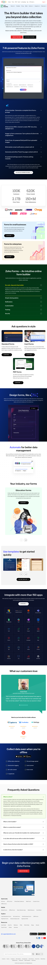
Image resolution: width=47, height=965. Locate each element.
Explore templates (22, 579)
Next (25, 540)
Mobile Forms (4, 910)
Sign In (43, 2)
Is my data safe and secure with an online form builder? (19, 838)
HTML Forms (4, 903)
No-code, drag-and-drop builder (14, 285)
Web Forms (28, 901)
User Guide (3, 925)
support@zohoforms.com (9, 934)
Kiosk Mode (38, 910)
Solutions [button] (30, 6)
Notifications (8, 302)
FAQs (21, 925)
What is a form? (7, 797)
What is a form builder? (9, 821)
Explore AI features (29, 37)
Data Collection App (21, 910)
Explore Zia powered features (23, 172)
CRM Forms (35, 916)
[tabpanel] (23, 690)
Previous (21, 540)
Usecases (16, 927)
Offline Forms (12, 910)
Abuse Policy (34, 960)
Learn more (23, 603)
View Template (10, 566)
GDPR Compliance (27, 960)
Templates (18, 6)
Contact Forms (36, 901)
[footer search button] (33, 954)
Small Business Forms (26, 916)
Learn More (8, 235)
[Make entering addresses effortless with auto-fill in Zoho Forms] (23, 888)
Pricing (22, 6)
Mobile (26, 6)
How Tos (10, 925)
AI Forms (3, 901)
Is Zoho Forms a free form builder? (13, 849)
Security (7, 313)
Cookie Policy (21, 960)
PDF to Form (9, 901)
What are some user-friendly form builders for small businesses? (21, 833)
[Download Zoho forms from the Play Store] (42, 934)
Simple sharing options (11, 298)
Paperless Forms (4, 918)
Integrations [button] (37, 6)
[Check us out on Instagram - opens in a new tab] (42, 938)
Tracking (7, 309)
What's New (26, 925)
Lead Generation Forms (6, 916)
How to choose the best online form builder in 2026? (18, 844)
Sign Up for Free (17, 37)
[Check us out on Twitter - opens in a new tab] (37, 938)
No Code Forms (16, 916)
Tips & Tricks (4, 927)
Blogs (32, 925)
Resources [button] (43, 6)
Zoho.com (3, 2)
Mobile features (31, 910)
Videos (10, 927)
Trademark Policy (15, 960)
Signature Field (24, 918)
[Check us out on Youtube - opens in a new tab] (44, 938)
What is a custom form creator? (12, 827)
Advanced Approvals (14, 918)
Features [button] (12, 6)
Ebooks (37, 925)
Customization (9, 305)
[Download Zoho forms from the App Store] (33, 934)
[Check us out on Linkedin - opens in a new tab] (39, 938)
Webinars (16, 925)
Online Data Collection (19, 901)
